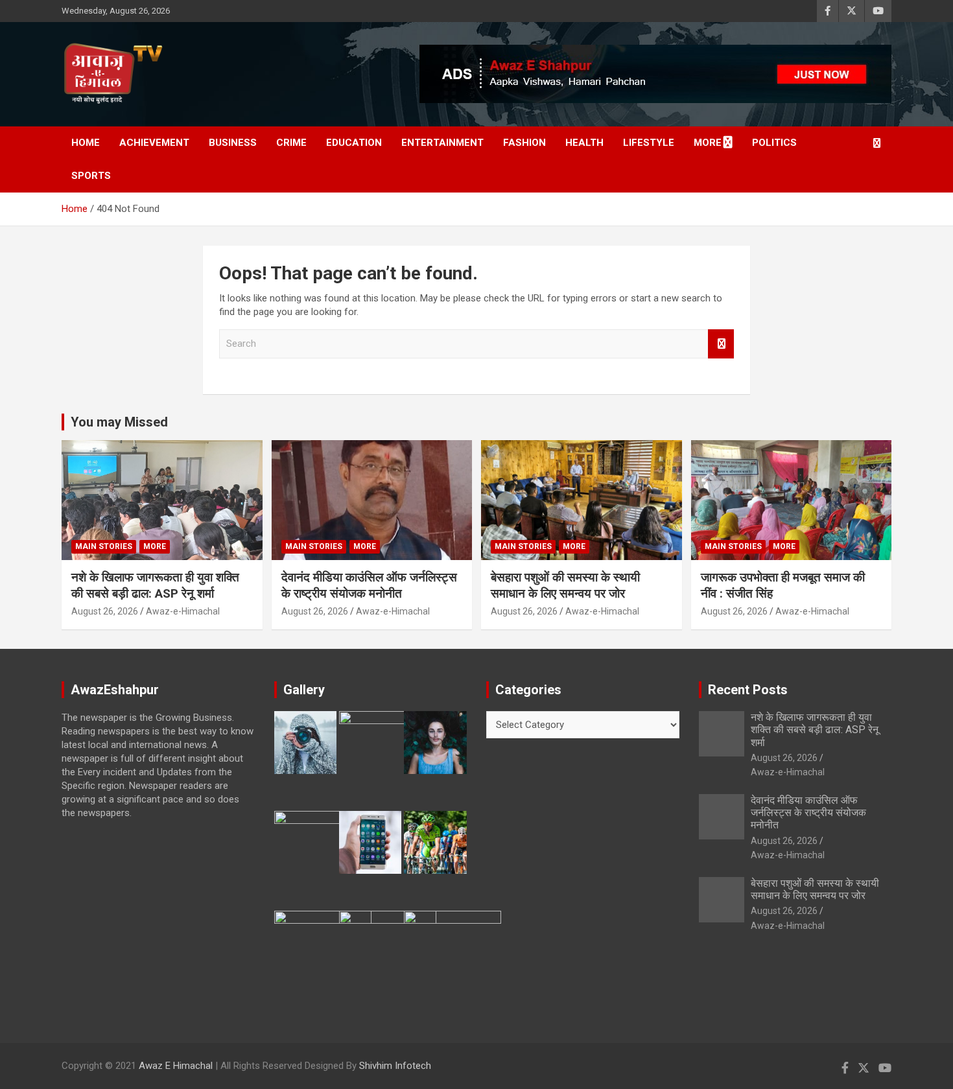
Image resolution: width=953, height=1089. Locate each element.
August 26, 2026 (104, 611)
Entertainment (442, 142)
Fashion (524, 142)
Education (354, 142)
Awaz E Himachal (176, 1065)
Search (721, 343)
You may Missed (119, 422)
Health (584, 142)
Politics (774, 142)
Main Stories (103, 546)
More (708, 142)
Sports (91, 176)
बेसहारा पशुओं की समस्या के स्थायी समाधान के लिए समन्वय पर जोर (565, 585)
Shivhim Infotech (395, 1065)
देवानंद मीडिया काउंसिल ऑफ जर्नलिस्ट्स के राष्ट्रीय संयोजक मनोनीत (369, 585)
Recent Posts (748, 689)
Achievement (154, 142)
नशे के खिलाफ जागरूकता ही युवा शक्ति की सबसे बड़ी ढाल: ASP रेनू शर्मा (155, 585)
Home (85, 142)
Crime (291, 142)
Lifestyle (648, 142)
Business (233, 142)
